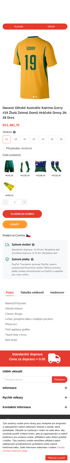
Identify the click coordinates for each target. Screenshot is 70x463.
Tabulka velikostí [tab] (32, 292)
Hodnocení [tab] (57, 292)
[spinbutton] (14, 202)
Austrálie (18, 26)
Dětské (51, 26)
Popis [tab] (10, 292)
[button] (5, 202)
